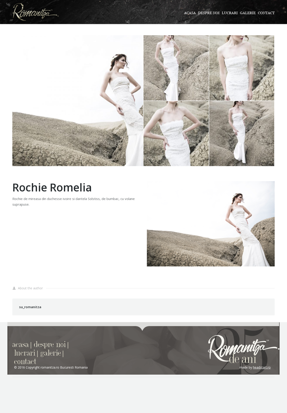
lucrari (24, 353)
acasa (20, 344)
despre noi (50, 344)
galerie (50, 353)
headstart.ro (262, 367)
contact (25, 361)
